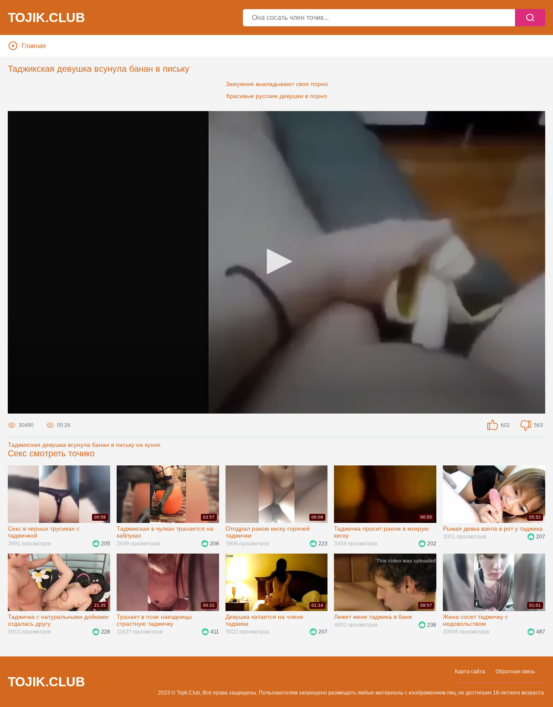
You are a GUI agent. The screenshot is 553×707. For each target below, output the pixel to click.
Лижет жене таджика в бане (373, 616)
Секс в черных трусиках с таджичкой (43, 532)
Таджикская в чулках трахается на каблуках (165, 532)
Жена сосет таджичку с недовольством (475, 620)
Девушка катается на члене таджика (264, 620)
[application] (276, 262)
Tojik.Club (46, 17)
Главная (34, 45)
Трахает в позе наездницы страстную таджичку (154, 620)
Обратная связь (515, 672)
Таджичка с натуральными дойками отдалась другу (58, 620)
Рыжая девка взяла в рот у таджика (493, 528)
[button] (276, 261)
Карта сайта (470, 672)
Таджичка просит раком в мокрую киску (381, 532)
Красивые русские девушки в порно (276, 95)
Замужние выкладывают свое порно (277, 83)
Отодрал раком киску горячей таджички (268, 532)
